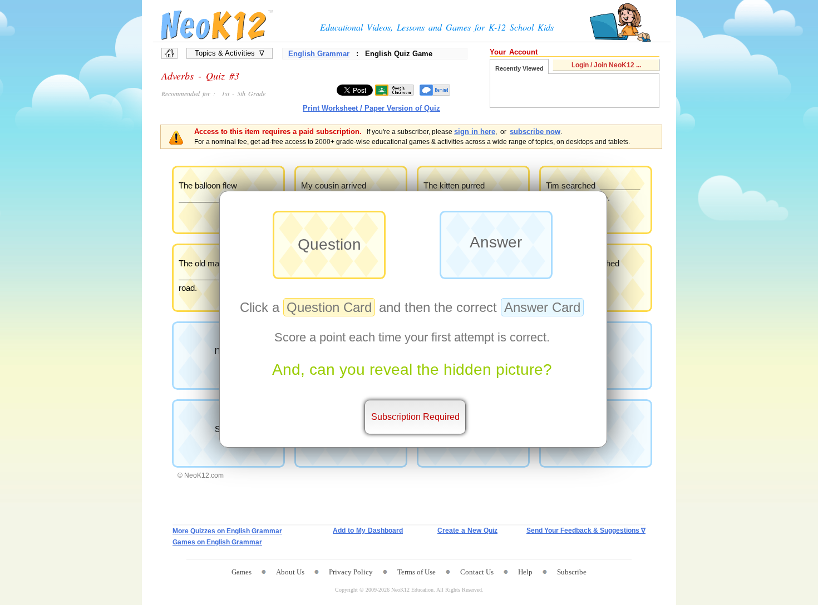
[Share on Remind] (435, 90)
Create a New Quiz (467, 530)
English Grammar (318, 53)
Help (525, 572)
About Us (290, 572)
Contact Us (477, 572)
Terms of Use (416, 572)
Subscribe (572, 572)
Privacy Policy (351, 572)
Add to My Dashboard (368, 530)
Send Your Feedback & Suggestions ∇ (585, 530)
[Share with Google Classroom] (394, 90)
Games (241, 572)
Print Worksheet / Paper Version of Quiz (371, 108)
